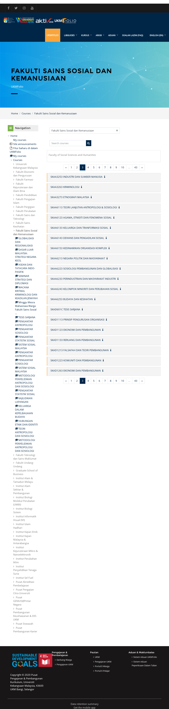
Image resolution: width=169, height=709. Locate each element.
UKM (97, 657)
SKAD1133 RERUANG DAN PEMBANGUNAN (76, 340)
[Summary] (105, 176)
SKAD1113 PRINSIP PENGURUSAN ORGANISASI (77, 319)
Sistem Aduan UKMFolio (145, 657)
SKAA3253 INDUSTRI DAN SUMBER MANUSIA (76, 176)
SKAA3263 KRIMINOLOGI (65, 187)
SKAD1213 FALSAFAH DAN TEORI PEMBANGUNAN (80, 350)
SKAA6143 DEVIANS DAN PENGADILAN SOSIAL (77, 238)
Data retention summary (85, 704)
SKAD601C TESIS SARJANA (65, 309)
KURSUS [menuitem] (85, 35)
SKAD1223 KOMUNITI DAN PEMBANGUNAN (76, 360)
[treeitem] (23, 383)
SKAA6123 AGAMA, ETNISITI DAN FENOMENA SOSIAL (81, 217)
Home (14, 113)
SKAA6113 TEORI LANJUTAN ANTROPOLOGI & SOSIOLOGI (84, 207)
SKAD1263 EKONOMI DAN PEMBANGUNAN (76, 370)
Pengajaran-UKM (65, 664)
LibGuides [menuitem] (69, 35)
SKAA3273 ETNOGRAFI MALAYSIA (70, 197)
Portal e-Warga (102, 666)
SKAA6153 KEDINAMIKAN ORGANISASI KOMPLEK (79, 248)
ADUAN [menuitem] (112, 35)
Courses (26, 113)
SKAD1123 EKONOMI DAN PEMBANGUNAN (76, 329)
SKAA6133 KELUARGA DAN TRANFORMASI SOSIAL (79, 227)
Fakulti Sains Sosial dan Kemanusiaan (55, 113)
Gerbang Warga (64, 659)
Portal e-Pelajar (102, 670)
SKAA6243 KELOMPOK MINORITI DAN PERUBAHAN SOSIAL (84, 289)
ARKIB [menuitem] (99, 35)
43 (135, 167)
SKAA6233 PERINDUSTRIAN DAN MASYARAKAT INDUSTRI (83, 278)
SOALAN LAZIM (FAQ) (132, 35)
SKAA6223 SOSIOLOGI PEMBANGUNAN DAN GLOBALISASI (84, 268)
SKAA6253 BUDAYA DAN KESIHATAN (72, 299)
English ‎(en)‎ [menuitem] (156, 35)
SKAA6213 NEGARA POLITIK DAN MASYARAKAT (78, 258)
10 (122, 167)
